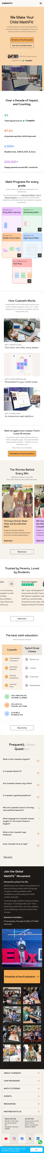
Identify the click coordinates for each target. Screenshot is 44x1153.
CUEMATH (7, 3)
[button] (22, 78)
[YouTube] (6, 1138)
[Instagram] (14, 1138)
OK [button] (36, 1150)
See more (8, 857)
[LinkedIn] (38, 1138)
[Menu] (40, 3)
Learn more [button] (14, 1151)
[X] (30, 1138)
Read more (8, 540)
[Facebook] (22, 1138)
